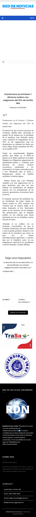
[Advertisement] (18, 39)
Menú (32, 18)
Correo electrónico (24, 300)
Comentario (8, 271)
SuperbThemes (18, 514)
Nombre (6, 299)
